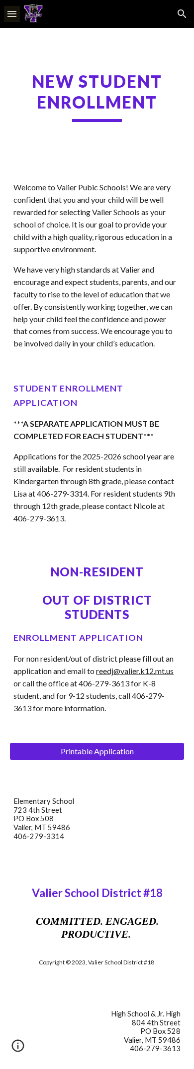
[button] (12, 13)
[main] (97, 96)
